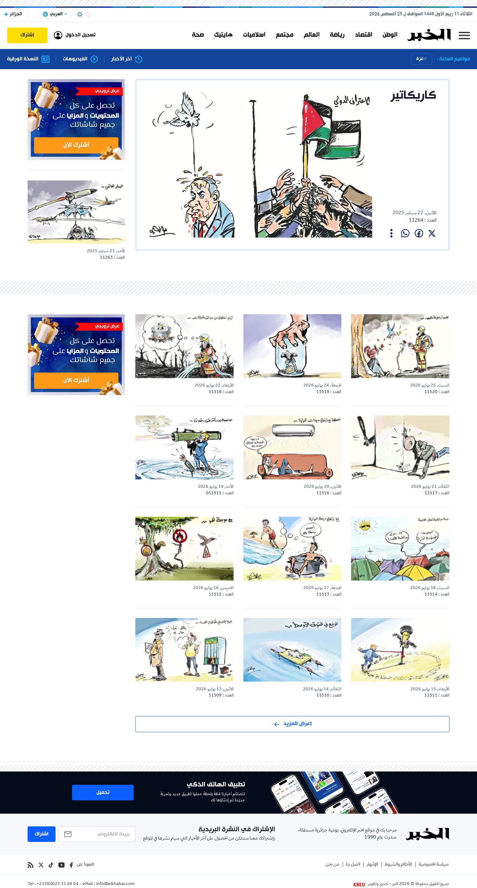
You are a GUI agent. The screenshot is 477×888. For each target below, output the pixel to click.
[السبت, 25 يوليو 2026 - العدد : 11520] (400, 346)
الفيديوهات (75, 59)
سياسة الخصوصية (433, 864)
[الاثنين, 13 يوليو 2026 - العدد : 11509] (184, 650)
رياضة (337, 35)
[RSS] (30, 865)
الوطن (390, 35)
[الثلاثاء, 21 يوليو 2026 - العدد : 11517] (400, 447)
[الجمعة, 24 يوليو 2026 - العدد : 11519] (292, 346)
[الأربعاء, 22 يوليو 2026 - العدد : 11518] (184, 346)
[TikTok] (51, 865)
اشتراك (41, 834)
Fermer (464, 35)
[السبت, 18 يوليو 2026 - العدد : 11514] (400, 548)
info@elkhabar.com (115, 884)
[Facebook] (71, 865)
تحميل (102, 792)
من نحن (332, 864)
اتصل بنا (353, 864)
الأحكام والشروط (398, 864)
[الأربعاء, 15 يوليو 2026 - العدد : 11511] (400, 650)
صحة (198, 35)
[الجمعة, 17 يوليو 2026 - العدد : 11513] (292, 548)
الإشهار (372, 864)
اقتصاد (363, 35)
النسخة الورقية (22, 59)
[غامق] (88, 14)
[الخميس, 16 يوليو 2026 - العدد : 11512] (184, 548)
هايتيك (223, 35)
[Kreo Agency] (360, 884)
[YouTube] (61, 865)
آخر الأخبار (121, 59)
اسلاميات (254, 35)
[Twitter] (41, 865)
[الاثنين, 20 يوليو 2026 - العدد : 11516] (292, 447)
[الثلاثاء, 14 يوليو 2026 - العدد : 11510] (292, 650)
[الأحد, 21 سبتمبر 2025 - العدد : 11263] (76, 212)
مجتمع (284, 35)
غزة (419, 59)
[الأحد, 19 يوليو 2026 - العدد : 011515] (184, 447)
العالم (312, 35)
